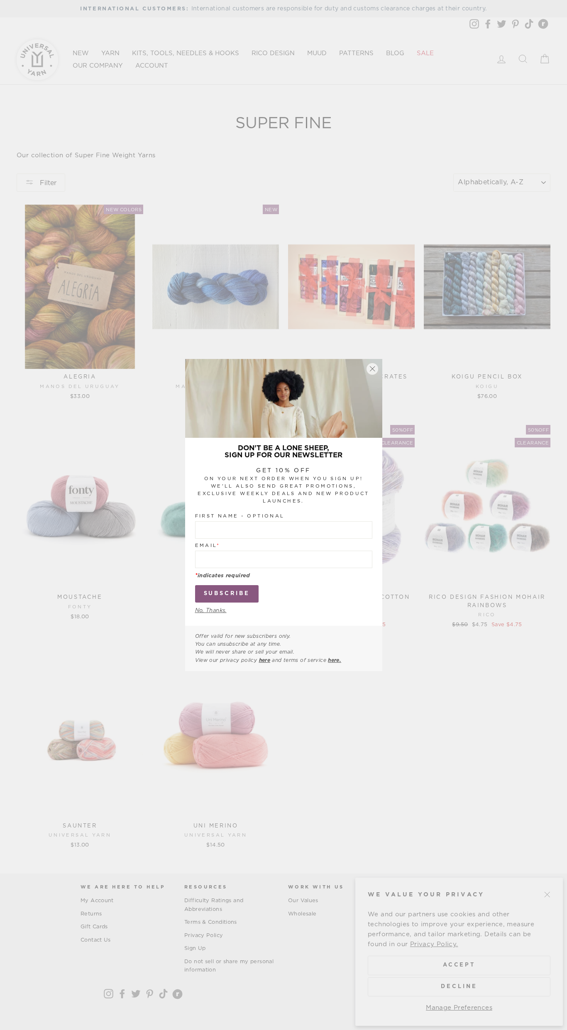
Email (207, 545)
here (265, 660)
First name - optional (240, 516)
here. (334, 660)
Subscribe (227, 593)
